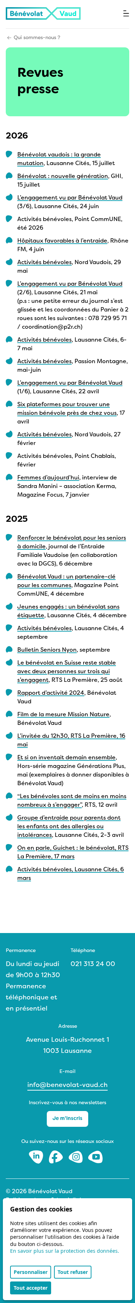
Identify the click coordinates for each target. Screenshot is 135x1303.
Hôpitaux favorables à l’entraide (62, 241)
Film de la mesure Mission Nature (63, 715)
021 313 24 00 (93, 964)
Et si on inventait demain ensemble (66, 758)
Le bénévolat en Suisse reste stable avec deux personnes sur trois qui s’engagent (66, 671)
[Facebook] (57, 1157)
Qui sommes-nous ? (37, 38)
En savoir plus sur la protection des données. (64, 1250)
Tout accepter (31, 1287)
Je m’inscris (67, 1118)
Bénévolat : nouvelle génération (62, 176)
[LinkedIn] (37, 1157)
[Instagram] (76, 1157)
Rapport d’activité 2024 (50, 693)
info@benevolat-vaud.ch (67, 1085)
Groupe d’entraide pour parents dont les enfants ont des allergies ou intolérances (69, 826)
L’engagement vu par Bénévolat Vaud (69, 198)
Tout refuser (73, 1272)
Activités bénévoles (44, 263)
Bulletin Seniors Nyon (47, 650)
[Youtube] (95, 1157)
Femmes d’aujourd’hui (48, 478)
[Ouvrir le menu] (126, 13)
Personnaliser (31, 1272)
